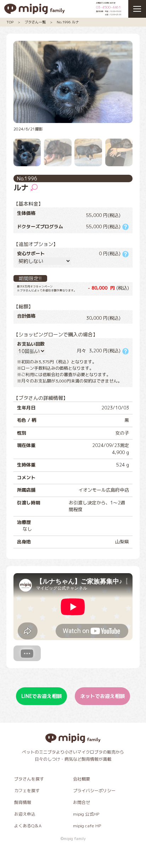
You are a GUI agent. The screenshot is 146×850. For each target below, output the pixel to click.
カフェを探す (27, 791)
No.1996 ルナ (68, 21)
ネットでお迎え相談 (102, 696)
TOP (9, 21)
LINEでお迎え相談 (41, 696)
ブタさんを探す (29, 779)
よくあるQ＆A (27, 826)
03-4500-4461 (108, 7)
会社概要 (81, 779)
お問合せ (81, 802)
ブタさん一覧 (35, 21)
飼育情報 (22, 802)
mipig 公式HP (86, 814)
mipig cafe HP (87, 826)
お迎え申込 (24, 814)
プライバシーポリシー (94, 791)
